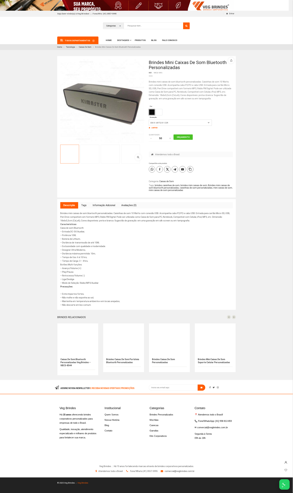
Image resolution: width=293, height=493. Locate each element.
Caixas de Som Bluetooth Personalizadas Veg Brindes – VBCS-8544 (75, 362)
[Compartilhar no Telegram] (175, 169)
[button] (138, 157)
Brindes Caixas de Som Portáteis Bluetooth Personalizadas (122, 361)
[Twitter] (214, 387)
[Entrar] (286, 461)
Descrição (69, 205)
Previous (147, 149)
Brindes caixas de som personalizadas (163, 361)
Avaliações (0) (128, 205)
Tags (84, 205)
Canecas (154, 425)
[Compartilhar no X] (167, 169)
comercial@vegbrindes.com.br (180, 471)
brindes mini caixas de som (194, 185)
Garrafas (154, 430)
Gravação (153, 117)
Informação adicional (104, 205)
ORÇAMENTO (183, 137)
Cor (151, 106)
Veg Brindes (83, 483)
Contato (108, 430)
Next (147, 158)
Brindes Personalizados (161, 414)
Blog (107, 425)
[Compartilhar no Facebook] (159, 169)
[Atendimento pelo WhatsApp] (284, 484)
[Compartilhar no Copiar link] (190, 169)
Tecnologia (70, 47)
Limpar (154, 128)
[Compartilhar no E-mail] (182, 169)
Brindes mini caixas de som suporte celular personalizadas (214, 361)
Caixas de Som (85, 47)
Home (59, 47)
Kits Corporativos (158, 436)
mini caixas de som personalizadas (166, 190)
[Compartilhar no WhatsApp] (152, 169)
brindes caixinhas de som (167, 185)
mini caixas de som (222, 188)
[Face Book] (210, 387)
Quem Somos (112, 414)
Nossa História (112, 420)
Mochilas (154, 420)
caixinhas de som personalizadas (196, 188)
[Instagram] (218, 387)
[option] (152, 112)
